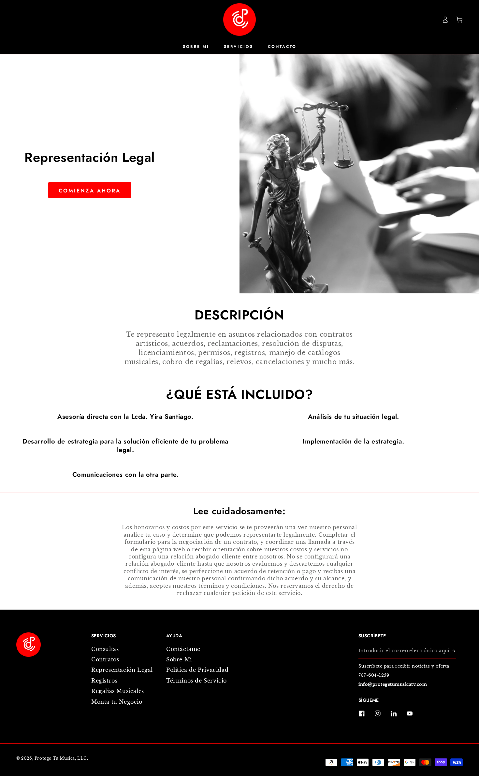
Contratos (105, 659)
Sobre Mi (179, 659)
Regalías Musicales (117, 691)
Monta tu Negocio (116, 701)
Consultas (105, 649)
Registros (104, 680)
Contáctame (183, 649)
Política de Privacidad (197, 670)
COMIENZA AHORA (90, 190)
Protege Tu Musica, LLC (61, 758)
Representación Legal (122, 670)
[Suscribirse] (454, 651)
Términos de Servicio (196, 680)
